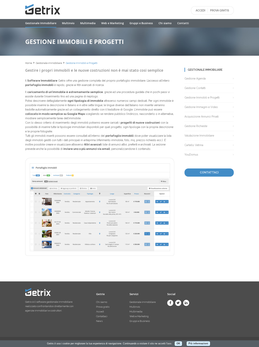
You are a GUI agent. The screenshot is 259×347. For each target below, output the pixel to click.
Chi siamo (165, 23)
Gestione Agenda (195, 78)
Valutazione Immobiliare (199, 135)
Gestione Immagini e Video (201, 107)
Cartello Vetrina (193, 145)
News (99, 321)
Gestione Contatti (195, 88)
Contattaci (101, 316)
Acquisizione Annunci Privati (201, 116)
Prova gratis (102, 306)
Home (28, 63)
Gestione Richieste (195, 126)
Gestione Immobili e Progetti (81, 63)
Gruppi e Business (141, 23)
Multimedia (88, 23)
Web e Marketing (112, 23)
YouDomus (191, 154)
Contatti (183, 23)
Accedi (100, 311)
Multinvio (68, 23)
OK (178, 343)
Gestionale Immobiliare (40, 23)
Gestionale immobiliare (49, 63)
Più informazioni (198, 343)
